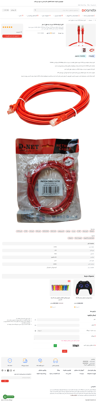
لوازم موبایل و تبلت (89, 16)
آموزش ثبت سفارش (79, 370)
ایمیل (93, 325)
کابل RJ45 (38, 231)
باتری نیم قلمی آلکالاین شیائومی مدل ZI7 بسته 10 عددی (60, 299)
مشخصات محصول (80, 56)
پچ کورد (68, 231)
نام (94, 319)
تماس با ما (68, 374)
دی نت (59, 33)
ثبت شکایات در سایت (54, 374)
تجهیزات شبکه (78, 238)
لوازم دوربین (58, 16)
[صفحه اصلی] (95, 20)
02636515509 (85, 363)
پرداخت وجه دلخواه (82, 5)
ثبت (5, 381)
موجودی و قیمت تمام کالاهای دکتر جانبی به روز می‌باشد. (48, 2)
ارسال (64, 351)
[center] (35, 10)
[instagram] (11, 371)
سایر (20, 16)
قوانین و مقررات (67, 370)
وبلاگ (88, 5)
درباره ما (82, 374)
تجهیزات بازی (45, 16)
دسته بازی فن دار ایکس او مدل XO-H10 (84, 298)
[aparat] (2, 370)
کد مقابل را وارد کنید (89, 345)
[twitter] (5, 371)
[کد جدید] (55, 345)
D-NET (79, 231)
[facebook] (8, 371)
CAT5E (25, 231)
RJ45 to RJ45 (46, 231)
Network (92, 231)
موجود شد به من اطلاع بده (12, 36)
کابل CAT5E (19, 231)
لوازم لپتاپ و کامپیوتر (72, 16)
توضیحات (91, 56)
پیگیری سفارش (42, 370)
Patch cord (53, 231)
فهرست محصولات (91, 374)
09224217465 (85, 361)
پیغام (92, 336)
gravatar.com (9, 321)
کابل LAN (31, 231)
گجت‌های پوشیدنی (32, 16)
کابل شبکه (85, 231)
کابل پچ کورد (61, 231)
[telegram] (13, 371)
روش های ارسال (92, 370)
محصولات (90, 20)
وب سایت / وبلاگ (90, 331)
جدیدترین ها (93, 5)
